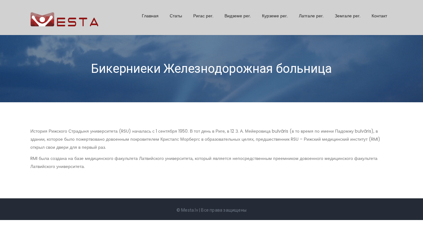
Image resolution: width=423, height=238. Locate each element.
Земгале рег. (347, 16)
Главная (150, 16)
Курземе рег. (275, 16)
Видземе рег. (238, 16)
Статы (176, 16)
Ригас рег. (203, 16)
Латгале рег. (311, 16)
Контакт (379, 16)
